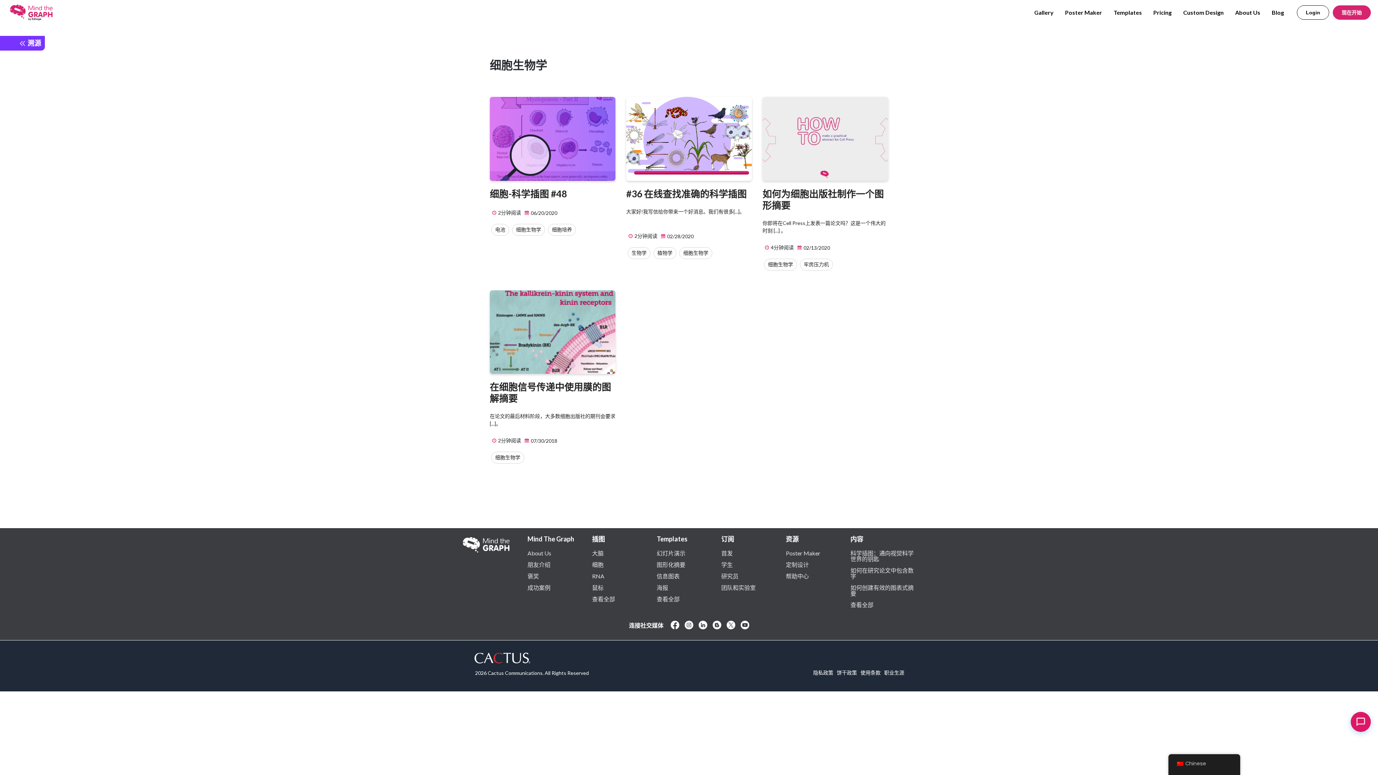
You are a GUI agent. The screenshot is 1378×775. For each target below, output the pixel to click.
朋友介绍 (539, 564)
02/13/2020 (816, 248)
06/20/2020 (543, 213)
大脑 (598, 553)
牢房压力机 (816, 264)
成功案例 (539, 587)
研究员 (730, 576)
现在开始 (1352, 12)
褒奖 (533, 576)
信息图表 (668, 576)
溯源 (33, 43)
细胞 (598, 564)
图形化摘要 (671, 564)
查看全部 (603, 599)
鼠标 (598, 587)
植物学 (664, 253)
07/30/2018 (543, 441)
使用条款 (871, 673)
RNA (598, 576)
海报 (662, 587)
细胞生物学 (528, 229)
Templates (1128, 12)
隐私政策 (823, 673)
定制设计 (797, 564)
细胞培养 (562, 229)
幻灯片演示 (671, 553)
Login (1313, 12)
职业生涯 (894, 673)
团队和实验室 (738, 587)
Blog (1278, 12)
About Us (1247, 12)
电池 (500, 229)
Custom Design (1203, 12)
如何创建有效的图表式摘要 (882, 590)
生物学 (639, 253)
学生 (727, 564)
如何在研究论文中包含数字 (882, 573)
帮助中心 (797, 576)
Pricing (1162, 12)
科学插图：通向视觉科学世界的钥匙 (882, 556)
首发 (727, 553)
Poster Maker (1083, 12)
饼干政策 (847, 673)
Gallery (1044, 12)
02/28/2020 (680, 236)
